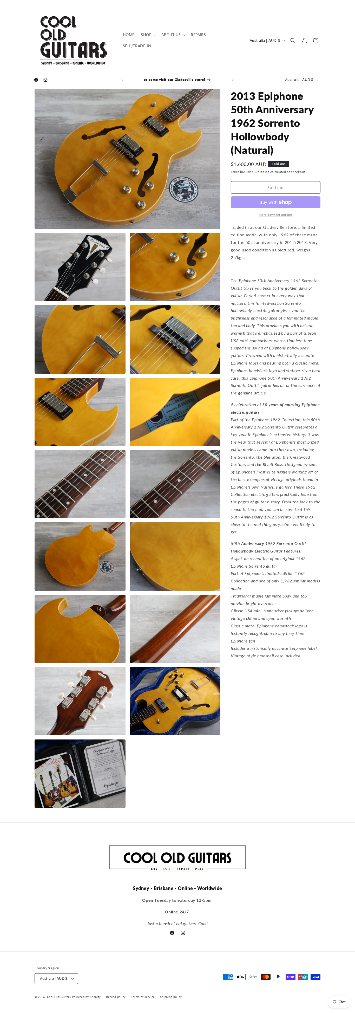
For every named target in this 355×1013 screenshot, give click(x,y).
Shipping (262, 172)
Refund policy (116, 996)
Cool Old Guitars (59, 996)
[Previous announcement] (122, 80)
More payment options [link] (276, 215)
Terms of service (143, 996)
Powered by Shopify (86, 996)
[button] (148, 34)
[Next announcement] (233, 80)
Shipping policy (171, 996)
